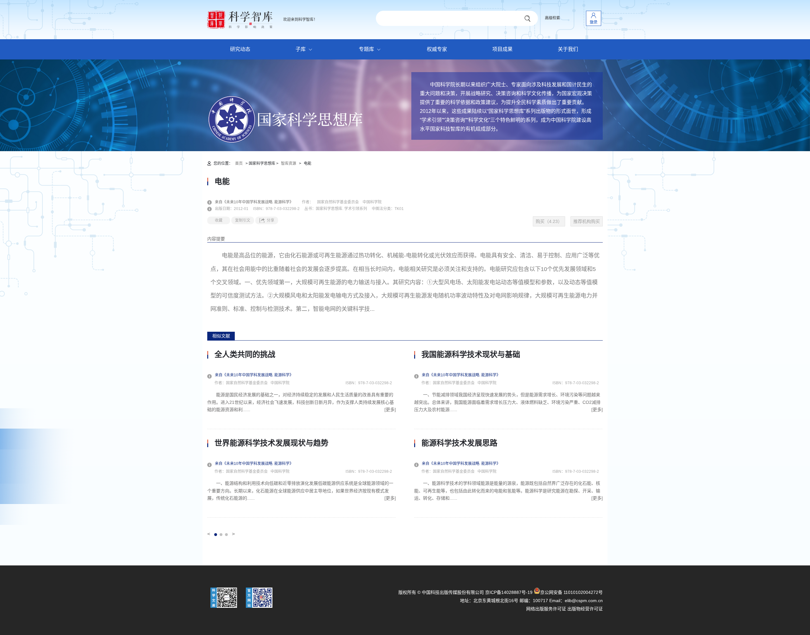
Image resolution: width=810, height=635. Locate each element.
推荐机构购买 (586, 221)
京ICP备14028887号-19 (509, 592)
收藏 (218, 220)
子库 (301, 49)
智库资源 (288, 163)
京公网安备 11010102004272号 (571, 592)
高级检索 (552, 18)
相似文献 (221, 335)
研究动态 (240, 49)
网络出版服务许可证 (546, 608)
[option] (301, 433)
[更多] (390, 409)
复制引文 (242, 220)
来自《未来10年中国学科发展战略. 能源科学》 (258, 202)
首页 (239, 163)
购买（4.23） (549, 221)
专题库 (366, 49)
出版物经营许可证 (585, 608)
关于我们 (568, 49)
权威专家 (437, 49)
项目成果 (502, 49)
